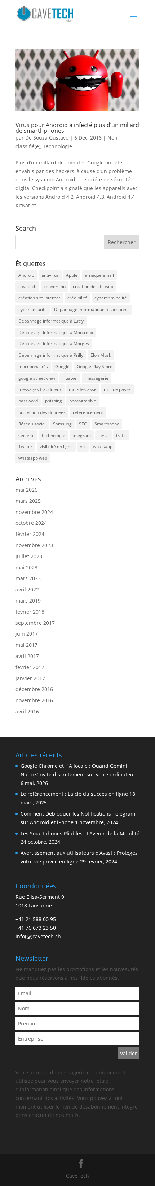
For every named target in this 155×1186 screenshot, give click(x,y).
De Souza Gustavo (46, 137)
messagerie (96, 378)
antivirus (50, 275)
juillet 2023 (28, 556)
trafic (121, 435)
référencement (88, 412)
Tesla (103, 435)
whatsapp (102, 446)
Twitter (25, 446)
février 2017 (29, 667)
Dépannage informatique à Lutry (51, 321)
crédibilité (77, 298)
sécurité (26, 435)
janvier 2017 (30, 678)
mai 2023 (26, 567)
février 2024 (29, 534)
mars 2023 (28, 578)
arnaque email (99, 275)
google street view (36, 378)
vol (83, 446)
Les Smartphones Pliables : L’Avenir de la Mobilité (80, 833)
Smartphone (106, 424)
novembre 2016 (34, 700)
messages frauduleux (40, 389)
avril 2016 (27, 711)
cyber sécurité (32, 309)
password (28, 401)
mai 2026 (26, 489)
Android (26, 275)
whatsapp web (32, 458)
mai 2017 (26, 644)
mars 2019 (28, 600)
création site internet (39, 298)
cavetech (27, 286)
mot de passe (117, 389)
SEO (83, 424)
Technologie (57, 146)
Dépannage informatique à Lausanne (91, 309)
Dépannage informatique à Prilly (50, 355)
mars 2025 (28, 500)
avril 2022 (27, 589)
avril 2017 (27, 656)
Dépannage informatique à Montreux (55, 332)
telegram (81, 435)
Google (62, 367)
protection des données (42, 412)
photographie (82, 401)
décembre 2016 (34, 689)
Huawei (70, 378)
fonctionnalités (33, 367)
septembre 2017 (35, 622)
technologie (53, 435)
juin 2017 (26, 633)
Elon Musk (100, 355)
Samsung (62, 424)
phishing (53, 401)
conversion (55, 286)
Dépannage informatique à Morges (53, 344)
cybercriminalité (110, 298)
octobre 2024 (31, 522)
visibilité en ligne (56, 446)
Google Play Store (94, 367)
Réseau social (32, 424)
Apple (72, 275)
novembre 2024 (34, 512)
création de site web (93, 286)
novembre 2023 (34, 545)
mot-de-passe (83, 389)
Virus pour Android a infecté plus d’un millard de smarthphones (77, 128)
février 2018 (29, 611)
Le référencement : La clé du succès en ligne (74, 793)
